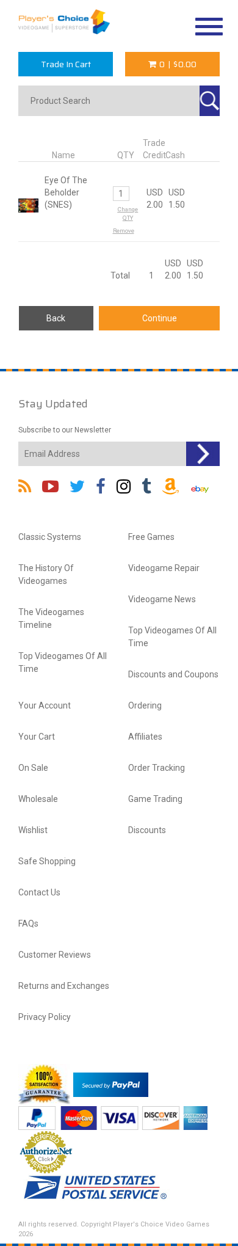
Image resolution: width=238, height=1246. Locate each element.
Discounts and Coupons (173, 674)
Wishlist (33, 830)
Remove (123, 230)
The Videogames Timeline (51, 618)
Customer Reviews (54, 955)
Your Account (44, 705)
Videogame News (162, 599)
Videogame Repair (164, 568)
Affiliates (145, 736)
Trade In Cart (66, 64)
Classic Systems (49, 537)
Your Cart (36, 736)
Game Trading (155, 799)
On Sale (33, 768)
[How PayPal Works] (110, 1084)
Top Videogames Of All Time (62, 662)
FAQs (28, 923)
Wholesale (38, 799)
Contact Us (39, 892)
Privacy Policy (44, 1017)
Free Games (151, 537)
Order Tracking (156, 768)
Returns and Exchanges (63, 986)
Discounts (147, 830)
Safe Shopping (47, 861)
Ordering (145, 705)
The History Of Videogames (46, 574)
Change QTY (127, 213)
